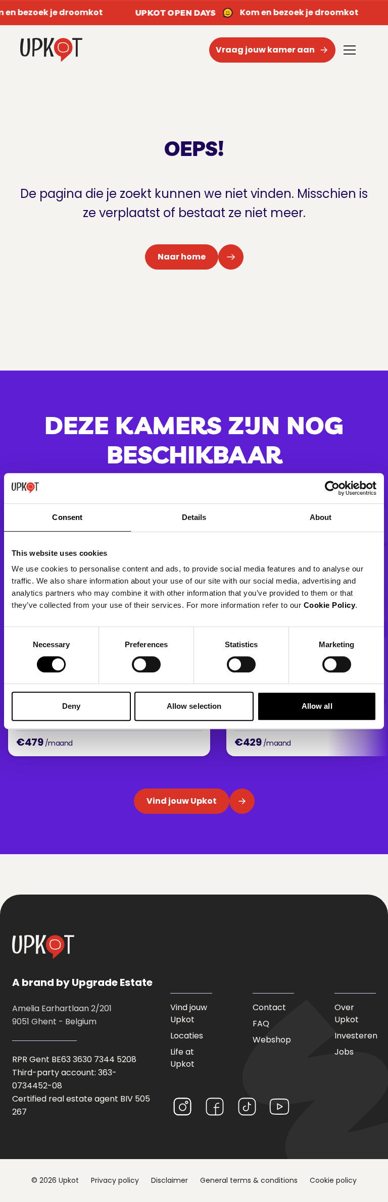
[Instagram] (182, 1106)
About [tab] (321, 517)
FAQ (261, 1023)
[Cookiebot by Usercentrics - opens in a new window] (332, 488)
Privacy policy (115, 1180)
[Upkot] (43, 947)
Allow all (317, 706)
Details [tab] (194, 517)
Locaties (186, 1035)
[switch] (146, 664)
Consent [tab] (67, 517)
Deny (71, 706)
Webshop (272, 1040)
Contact (269, 1007)
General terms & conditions (249, 1180)
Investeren (355, 1035)
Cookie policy (333, 1180)
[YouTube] (279, 1106)
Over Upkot (346, 1013)
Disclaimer (169, 1180)
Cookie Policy (330, 605)
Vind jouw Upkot (188, 1013)
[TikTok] (247, 1106)
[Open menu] (350, 50)
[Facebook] (215, 1106)
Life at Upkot (182, 1058)
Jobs (344, 1052)
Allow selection (194, 706)
